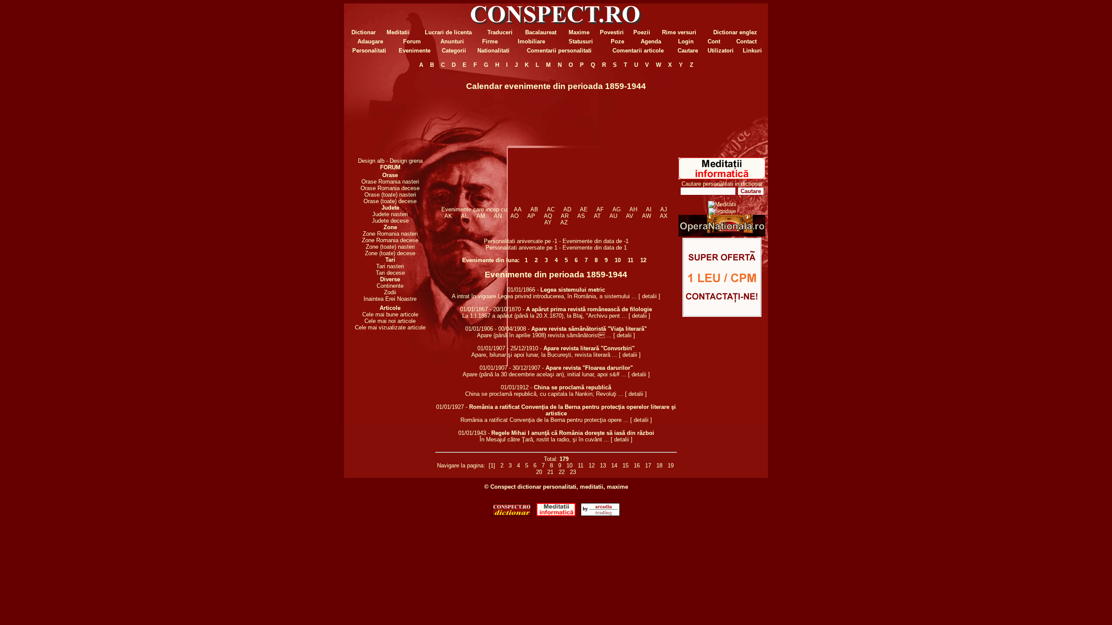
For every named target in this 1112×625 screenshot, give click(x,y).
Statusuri (581, 41)
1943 (480, 433)
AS (581, 216)
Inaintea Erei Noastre (390, 299)
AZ (564, 222)
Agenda (651, 41)
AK (448, 216)
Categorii (454, 50)
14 (614, 465)
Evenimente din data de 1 (595, 247)
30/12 (519, 368)
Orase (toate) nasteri (390, 194)
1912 (522, 387)
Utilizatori (721, 50)
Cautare (688, 50)
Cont (714, 41)
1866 (529, 289)
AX (663, 216)
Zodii (390, 292)
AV (629, 216)
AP (531, 216)
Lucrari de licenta (448, 32)
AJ (664, 209)
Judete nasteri (390, 214)
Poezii (641, 32)
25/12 (517, 348)
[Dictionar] (511, 514)
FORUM (390, 167)
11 (630, 260)
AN (497, 216)
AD (567, 209)
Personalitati (369, 50)
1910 (532, 348)
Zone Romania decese (390, 240)
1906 (487, 329)
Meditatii (398, 32)
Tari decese (390, 273)
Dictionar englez (735, 32)
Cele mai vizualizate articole (390, 327)
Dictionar (363, 32)
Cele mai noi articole (390, 321)
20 (539, 472)
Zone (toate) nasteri (390, 246)
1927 (458, 407)
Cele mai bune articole (390, 314)
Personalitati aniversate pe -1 (521, 241)
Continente (390, 286)
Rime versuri (679, 32)
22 (561, 472)
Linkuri (752, 50)
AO (514, 216)
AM (481, 216)
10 (617, 260)
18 (659, 465)
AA (517, 209)
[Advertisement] (390, 112)
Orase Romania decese (390, 188)
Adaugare (370, 41)
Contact (746, 41)
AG (616, 209)
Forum (412, 41)
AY (548, 222)
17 (648, 465)
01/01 (514, 289)
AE (583, 209)
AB (534, 209)
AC (550, 209)
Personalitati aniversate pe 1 (522, 247)
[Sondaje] (722, 211)
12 (643, 260)
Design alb (371, 161)
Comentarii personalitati (559, 50)
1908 (520, 329)
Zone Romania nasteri (390, 233)
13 (603, 465)
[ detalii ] (649, 296)
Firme (490, 41)
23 (573, 472)
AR (564, 216)
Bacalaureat (540, 32)
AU (613, 216)
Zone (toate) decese (390, 253)
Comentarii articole (638, 50)
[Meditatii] (721, 177)
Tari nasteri (390, 266)
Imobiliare (531, 41)
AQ (548, 216)
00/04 (505, 329)
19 (670, 465)
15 (625, 465)
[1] (492, 465)
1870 (515, 309)
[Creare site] (721, 315)
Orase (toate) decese (390, 201)
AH (633, 209)
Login (686, 41)
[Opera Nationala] (721, 234)
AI (648, 209)
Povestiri (612, 32)
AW (647, 216)
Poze (617, 41)
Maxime (579, 32)
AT (597, 216)
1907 (499, 348)
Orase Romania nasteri (390, 181)
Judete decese (390, 220)
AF (600, 209)
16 (637, 465)
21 (550, 472)
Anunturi (452, 41)
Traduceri (500, 32)
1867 (482, 309)
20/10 (500, 309)
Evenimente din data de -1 (596, 241)
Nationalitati (493, 50)
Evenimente (414, 50)
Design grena (406, 161)
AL (464, 216)
